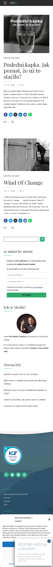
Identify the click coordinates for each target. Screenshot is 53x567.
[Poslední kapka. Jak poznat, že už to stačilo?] (26, 34)
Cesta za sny (12, 58)
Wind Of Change (23, 182)
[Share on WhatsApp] (30, 115)
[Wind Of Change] (26, 154)
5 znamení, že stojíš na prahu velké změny (21, 406)
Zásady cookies (13, 564)
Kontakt (7, 498)
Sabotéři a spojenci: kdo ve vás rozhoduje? (21, 374)
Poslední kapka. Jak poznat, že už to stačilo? (26, 70)
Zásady (7, 501)
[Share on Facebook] (6, 115)
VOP (5, 505)
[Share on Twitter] (11, 115)
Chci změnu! (26, 295)
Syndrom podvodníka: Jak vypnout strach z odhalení (25, 400)
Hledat (42, 239)
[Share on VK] (25, 115)
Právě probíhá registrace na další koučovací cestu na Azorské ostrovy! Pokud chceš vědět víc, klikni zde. (31, 557)
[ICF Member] (13, 455)
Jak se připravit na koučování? (16, 494)
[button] (49, 519)
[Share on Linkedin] (20, 115)
